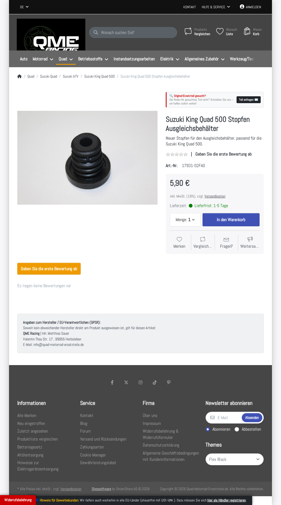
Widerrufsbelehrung (18, 499)
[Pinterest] (169, 382)
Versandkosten (214, 196)
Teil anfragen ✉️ (248, 99)
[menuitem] (23, 59)
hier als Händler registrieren (226, 500)
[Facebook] (112, 382)
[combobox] (24, 7)
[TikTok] (155, 382)
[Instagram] (140, 382)
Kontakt (189, 7)
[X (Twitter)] (126, 382)
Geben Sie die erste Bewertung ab (223, 154)
